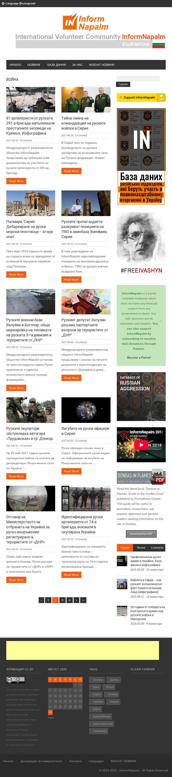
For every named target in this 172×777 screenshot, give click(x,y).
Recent (141, 547)
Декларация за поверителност (41, 761)
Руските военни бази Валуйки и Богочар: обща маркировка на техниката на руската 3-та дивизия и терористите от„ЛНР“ (28, 330)
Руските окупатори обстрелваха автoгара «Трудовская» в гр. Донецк (29, 433)
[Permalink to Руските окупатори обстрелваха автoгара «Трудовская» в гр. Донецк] (30, 410)
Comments (157, 547)
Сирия (97, 694)
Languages (96, 761)
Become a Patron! (139, 357)
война (96, 709)
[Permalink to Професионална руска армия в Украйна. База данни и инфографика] (122, 560)
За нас (77, 64)
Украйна (98, 701)
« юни (51, 717)
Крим (96, 687)
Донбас (114, 679)
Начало (15, 64)
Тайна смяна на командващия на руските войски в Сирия (83, 123)
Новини (33, 64)
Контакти (75, 761)
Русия (109, 687)
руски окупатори (103, 723)
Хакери (114, 701)
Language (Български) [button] (20, 3)
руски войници (101, 716)
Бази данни (56, 64)
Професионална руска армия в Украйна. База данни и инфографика (146, 561)
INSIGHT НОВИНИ (101, 64)
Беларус (98, 679)
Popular (124, 547)
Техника (112, 694)
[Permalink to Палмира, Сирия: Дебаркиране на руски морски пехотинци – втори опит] (30, 203)
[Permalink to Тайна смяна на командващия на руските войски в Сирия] (85, 99)
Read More (16, 181)
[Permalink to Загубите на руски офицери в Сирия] (85, 410)
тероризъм (99, 731)
